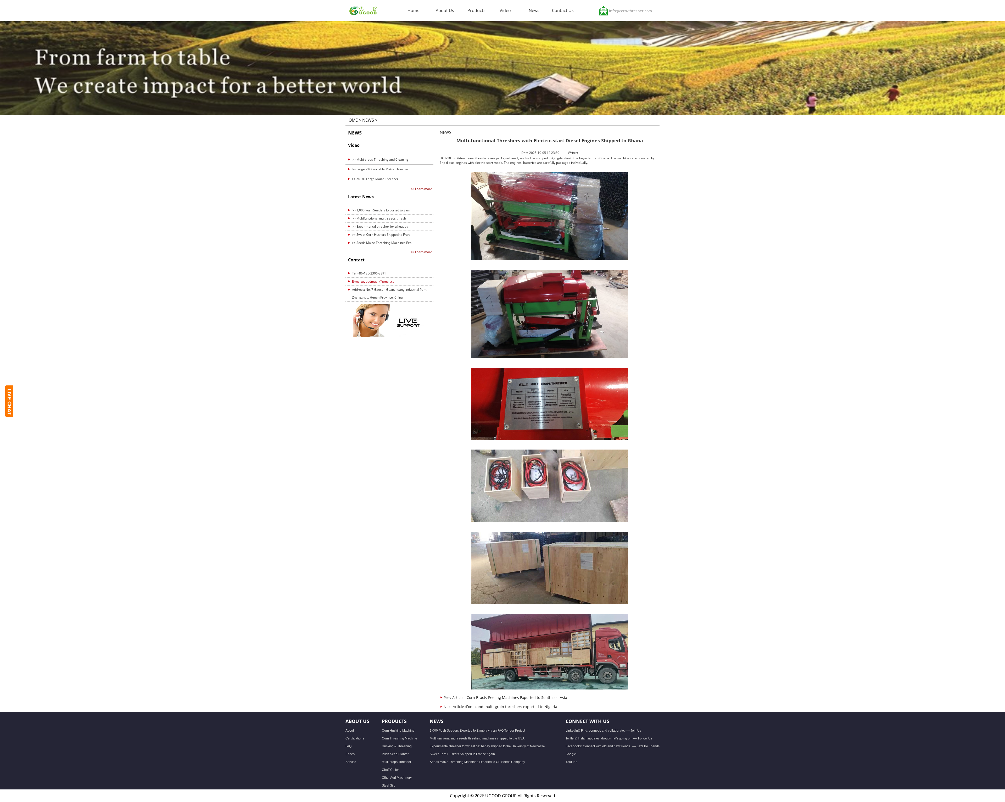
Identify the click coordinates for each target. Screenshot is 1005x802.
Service (350, 762)
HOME (351, 120)
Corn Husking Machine (398, 730)
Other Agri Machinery (397, 777)
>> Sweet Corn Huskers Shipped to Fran (381, 234)
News (534, 10)
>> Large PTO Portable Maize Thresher (380, 169)
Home (413, 10)
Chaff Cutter (390, 770)
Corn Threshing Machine (399, 738)
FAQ (348, 746)
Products (476, 10)
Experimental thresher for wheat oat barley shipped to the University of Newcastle (487, 746)
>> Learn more (421, 189)
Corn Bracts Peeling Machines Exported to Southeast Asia (517, 697)
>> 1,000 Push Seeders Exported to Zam (381, 210)
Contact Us (563, 10)
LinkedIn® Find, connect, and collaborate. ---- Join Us (603, 730)
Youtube (571, 762)
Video (505, 10)
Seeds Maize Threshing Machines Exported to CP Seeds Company (477, 762)
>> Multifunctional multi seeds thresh (379, 218)
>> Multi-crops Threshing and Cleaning (380, 159)
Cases (350, 754)
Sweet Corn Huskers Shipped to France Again (462, 754)
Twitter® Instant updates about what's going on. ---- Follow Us (609, 738)
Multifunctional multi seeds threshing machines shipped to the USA (477, 738)
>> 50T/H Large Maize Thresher (375, 179)
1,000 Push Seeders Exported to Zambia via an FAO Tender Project (477, 730)
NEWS (368, 120)
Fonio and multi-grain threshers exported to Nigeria (511, 706)
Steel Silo (388, 785)
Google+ (572, 754)
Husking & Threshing (397, 746)
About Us (445, 10)
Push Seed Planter (395, 754)
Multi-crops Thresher (396, 762)
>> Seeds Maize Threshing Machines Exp (381, 242)
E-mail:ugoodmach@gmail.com (374, 281)
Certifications (354, 738)
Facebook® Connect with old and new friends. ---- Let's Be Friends (613, 746)
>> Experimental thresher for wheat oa (380, 226)
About (349, 730)
